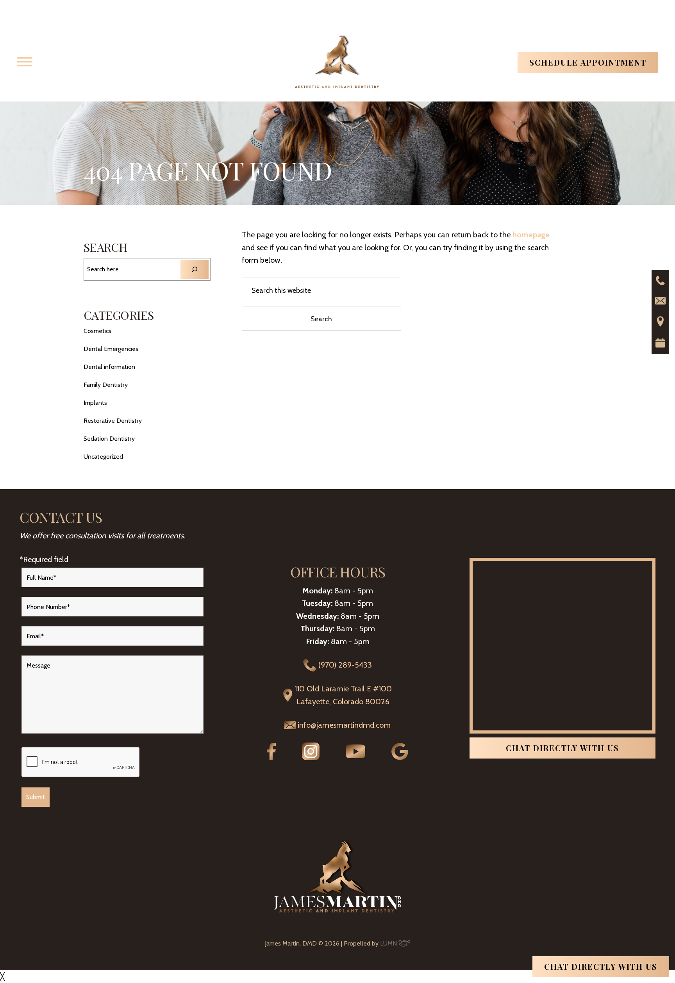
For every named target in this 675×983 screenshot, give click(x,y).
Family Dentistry (106, 384)
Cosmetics (97, 331)
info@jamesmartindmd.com (344, 725)
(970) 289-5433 (345, 665)
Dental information (109, 366)
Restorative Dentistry (113, 420)
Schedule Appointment (587, 62)
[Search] (194, 269)
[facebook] (271, 757)
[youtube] (355, 755)
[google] (399, 757)
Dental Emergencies (111, 349)
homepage (531, 234)
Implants (95, 402)
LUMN (389, 943)
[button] (24, 61)
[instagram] (311, 757)
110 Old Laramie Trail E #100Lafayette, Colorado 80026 (343, 695)
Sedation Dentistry (109, 438)
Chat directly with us (562, 748)
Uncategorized (103, 456)
